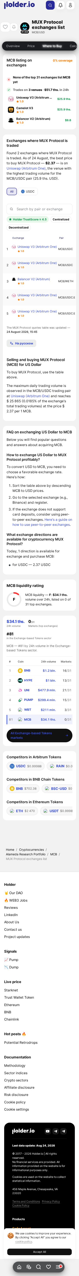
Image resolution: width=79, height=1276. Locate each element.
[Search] (50, 5)
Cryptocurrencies (31, 849)
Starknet (11, 990)
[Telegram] (55, 1131)
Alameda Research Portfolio (25, 854)
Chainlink (11, 1019)
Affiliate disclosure (19, 1087)
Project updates (17, 937)
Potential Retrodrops (21, 1042)
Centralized (61, 219)
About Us (11, 922)
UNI (26, 690)
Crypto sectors (16, 1080)
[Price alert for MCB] (14, 27)
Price (31, 46)
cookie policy (23, 1241)
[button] (38, 1267)
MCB (53, 854)
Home (10, 849)
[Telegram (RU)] (63, 1131)
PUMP (28, 700)
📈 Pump (11, 960)
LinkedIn (11, 915)
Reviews (11, 908)
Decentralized (19, 227)
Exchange (18, 237)
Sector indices (15, 1073)
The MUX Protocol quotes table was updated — (38, 329)
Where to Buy (52, 46)
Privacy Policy (51, 1201)
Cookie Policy (20, 1205)
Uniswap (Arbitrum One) (26, 168)
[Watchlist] (48, 1267)
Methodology (14, 1065)
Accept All (39, 1251)
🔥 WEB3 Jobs (15, 900)
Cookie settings (16, 1109)
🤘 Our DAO (13, 893)
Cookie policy (15, 1102)
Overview (13, 46)
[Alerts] (60, 5)
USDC (30, 191)
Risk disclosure (16, 1095)
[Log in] (70, 5)
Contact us (13, 929)
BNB (27, 670)
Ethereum (12, 1005)
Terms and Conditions (26, 1201)
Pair (61, 237)
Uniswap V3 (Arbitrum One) (37, 246)
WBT (27, 709)
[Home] (19, 1267)
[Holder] (23, 1131)
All (11, 191)
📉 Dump (11, 967)
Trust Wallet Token (19, 997)
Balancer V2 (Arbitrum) (34, 279)
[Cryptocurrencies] (29, 1267)
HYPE (28, 680)
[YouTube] (48, 1131)
